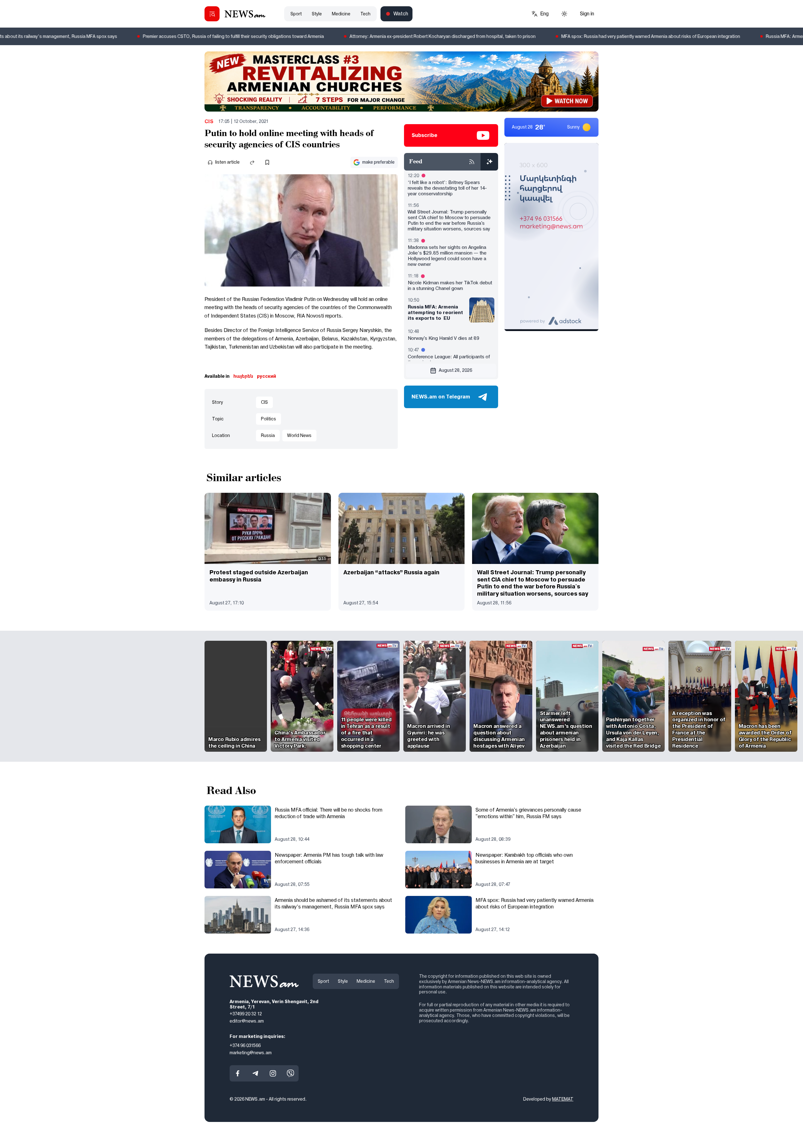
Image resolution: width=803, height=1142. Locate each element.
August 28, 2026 (455, 370)
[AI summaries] (489, 162)
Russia (268, 435)
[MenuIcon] (212, 13)
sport (296, 13)
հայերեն (243, 376)
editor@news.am (247, 1021)
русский (266, 376)
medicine (341, 13)
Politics (268, 418)
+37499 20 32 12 (246, 1013)
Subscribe (424, 135)
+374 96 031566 (245, 1045)
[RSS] (472, 162)
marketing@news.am (251, 1052)
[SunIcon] (564, 13)
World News (299, 435)
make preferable (378, 162)
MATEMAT (562, 1099)
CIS (209, 121)
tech (365, 13)
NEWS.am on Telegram (441, 397)
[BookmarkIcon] (267, 162)
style (317, 13)
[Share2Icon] (252, 162)
